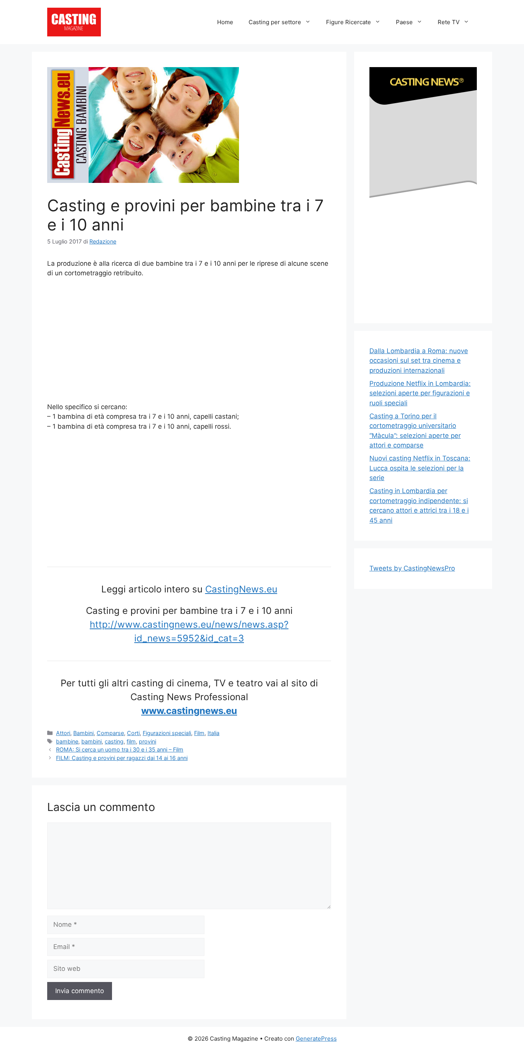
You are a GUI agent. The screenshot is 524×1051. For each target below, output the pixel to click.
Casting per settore (275, 22)
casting (114, 741)
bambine (67, 741)
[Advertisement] (189, 341)
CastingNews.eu (241, 589)
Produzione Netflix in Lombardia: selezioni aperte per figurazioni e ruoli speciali (420, 393)
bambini (91, 741)
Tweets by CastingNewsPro (412, 568)
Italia (213, 733)
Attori (63, 733)
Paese (404, 22)
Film (199, 733)
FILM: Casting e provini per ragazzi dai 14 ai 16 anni (122, 758)
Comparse (110, 733)
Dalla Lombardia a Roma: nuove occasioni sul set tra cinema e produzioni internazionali (418, 360)
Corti (133, 733)
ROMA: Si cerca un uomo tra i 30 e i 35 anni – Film (119, 749)
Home (225, 22)
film (131, 741)
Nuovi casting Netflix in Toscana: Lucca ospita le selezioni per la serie (419, 468)
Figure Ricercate (348, 22)
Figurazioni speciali (167, 733)
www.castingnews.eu (189, 710)
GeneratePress (316, 1038)
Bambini (83, 733)
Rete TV (449, 22)
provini (147, 741)
